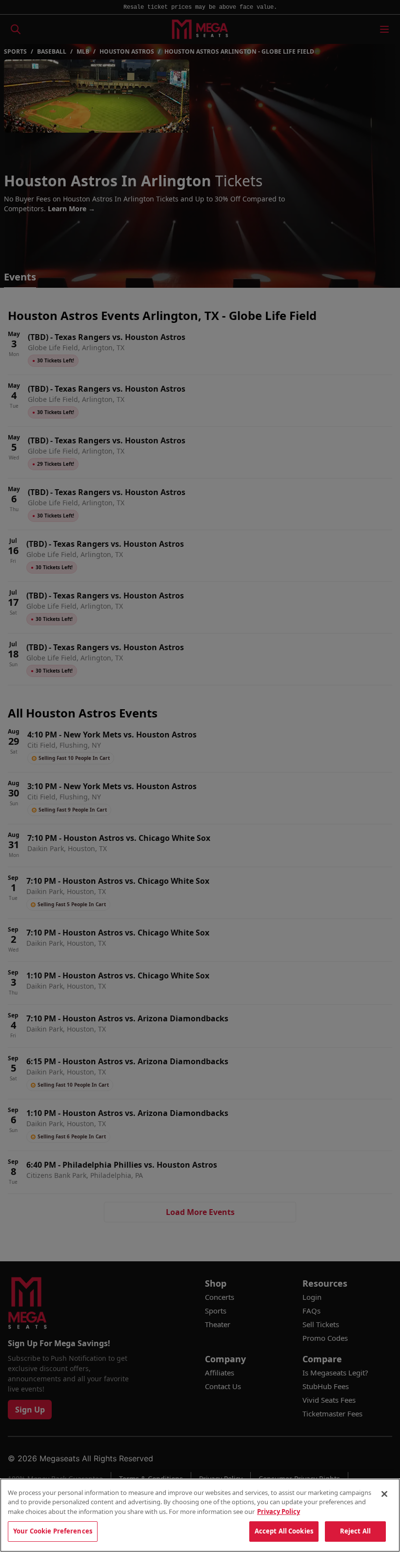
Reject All (355, 1531)
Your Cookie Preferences (52, 1531)
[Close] (384, 1494)
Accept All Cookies (284, 1531)
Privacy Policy (278, 1511)
